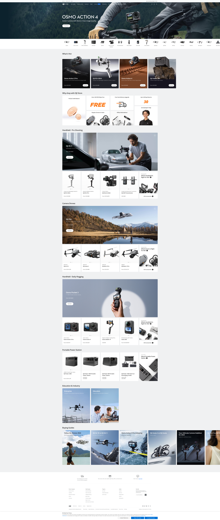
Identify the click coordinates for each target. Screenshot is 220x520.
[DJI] (70, 506)
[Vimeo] (148, 506)
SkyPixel (120, 490)
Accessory (70, 498)
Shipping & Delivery (88, 494)
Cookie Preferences (91, 509)
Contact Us (80, 506)
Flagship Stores (89, 506)
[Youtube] (147, 506)
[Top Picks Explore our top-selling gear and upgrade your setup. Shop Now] (110, 38)
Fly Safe (120, 496)
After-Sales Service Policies (90, 501)
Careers (84, 506)
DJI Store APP (68, 1)
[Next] (216, 44)
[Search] (152, 4)
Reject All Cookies (137, 518)
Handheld (70, 492)
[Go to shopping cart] (154, 4)
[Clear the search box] (126, 4)
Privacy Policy (85, 509)
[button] (152, 1)
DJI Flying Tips (121, 498)
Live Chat (140, 478)
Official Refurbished (105, 492)
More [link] (71, 1)
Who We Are (75, 506)
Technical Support (88, 498)
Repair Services (88, 500)
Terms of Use (121, 509)
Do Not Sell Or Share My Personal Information (102, 509)
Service (70, 496)
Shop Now (66, 26)
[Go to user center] (156, 4)
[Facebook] (143, 506)
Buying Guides (121, 494)
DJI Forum (120, 492)
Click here (149, 509)
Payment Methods (88, 490)
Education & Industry (72, 494)
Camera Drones (71, 490)
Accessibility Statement (114, 509)
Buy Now (85, 85)
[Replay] (155, 135)
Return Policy (87, 496)
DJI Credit (103, 490)
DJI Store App (104, 494)
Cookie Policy (143, 515)
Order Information (88, 492)
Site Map (125, 509)
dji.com (63, 1)
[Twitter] (145, 506)
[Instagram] (150, 506)
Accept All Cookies (151, 518)
